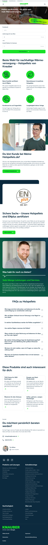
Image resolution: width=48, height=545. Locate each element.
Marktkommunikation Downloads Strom (34, 474)
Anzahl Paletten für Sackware (9, 43)
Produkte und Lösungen (11, 465)
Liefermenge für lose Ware (8, 34)
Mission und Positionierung (31, 511)
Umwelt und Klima (6, 509)
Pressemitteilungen (29, 515)
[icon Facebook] (12, 459)
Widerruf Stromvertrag (30, 478)
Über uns (28, 506)
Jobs (26, 519)
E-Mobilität (4, 472)
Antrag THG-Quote (29, 495)
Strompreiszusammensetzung (31, 472)
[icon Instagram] (8, 459)
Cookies (4, 540)
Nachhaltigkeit (7, 506)
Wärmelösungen (6, 470)
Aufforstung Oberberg (7, 519)
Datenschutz (5, 537)
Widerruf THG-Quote (29, 499)
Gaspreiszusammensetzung (31, 484)
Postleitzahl (5, 27)
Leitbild (26, 509)
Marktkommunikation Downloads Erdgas (34, 486)
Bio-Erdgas (4, 478)
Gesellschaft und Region (7, 515)
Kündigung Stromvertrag (30, 476)
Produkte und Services (7, 511)
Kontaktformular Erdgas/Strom (31, 493)
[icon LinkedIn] (4, 459)
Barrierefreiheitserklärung (31, 537)
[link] (12, 436)
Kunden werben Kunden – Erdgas (32, 482)
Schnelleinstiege (31, 465)
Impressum (27, 533)
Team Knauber (5, 513)
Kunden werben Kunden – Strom (32, 470)
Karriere (27, 517)
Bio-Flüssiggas (5, 476)
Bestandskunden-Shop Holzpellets (32, 501)
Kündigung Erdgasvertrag (30, 488)
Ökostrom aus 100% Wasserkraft (9, 468)
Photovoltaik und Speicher (8, 474)
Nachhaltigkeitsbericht (7, 517)
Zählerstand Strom (29, 468)
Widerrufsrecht (5, 533)
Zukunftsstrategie (29, 513)
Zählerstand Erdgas (29, 480)
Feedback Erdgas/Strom (30, 491)
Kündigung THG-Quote (30, 497)
